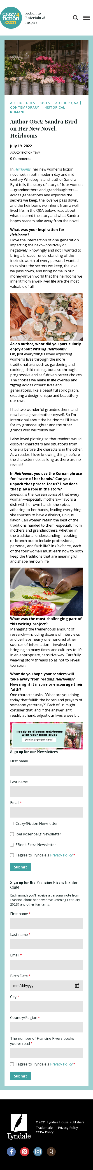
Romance (19, 112)
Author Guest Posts (30, 103)
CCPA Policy (44, 1132)
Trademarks (44, 1127)
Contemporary (24, 107)
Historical (54, 107)
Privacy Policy (61, 855)
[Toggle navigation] (86, 17)
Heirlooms (22, 169)
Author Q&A (67, 103)
